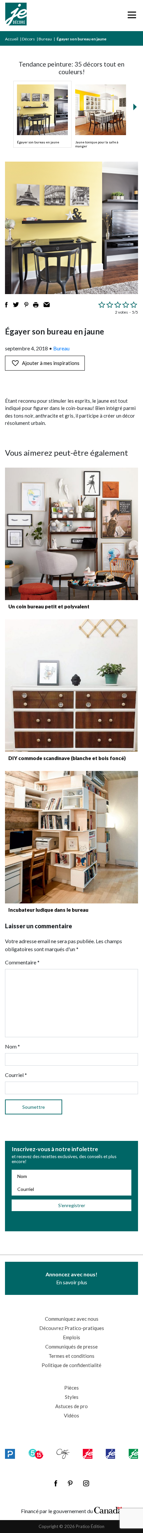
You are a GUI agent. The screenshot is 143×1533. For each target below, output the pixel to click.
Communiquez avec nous (71, 1319)
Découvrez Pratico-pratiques (71, 1328)
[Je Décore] (16, 15)
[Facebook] (55, 1483)
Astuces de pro (71, 1406)
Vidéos (71, 1415)
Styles (71, 1397)
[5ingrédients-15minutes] (36, 1454)
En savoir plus (71, 1278)
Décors (28, 38)
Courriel (16, 1075)
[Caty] (63, 1454)
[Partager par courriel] (47, 304)
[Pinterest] (70, 1483)
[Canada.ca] (108, 1509)
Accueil (11, 38)
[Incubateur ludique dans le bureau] (71, 837)
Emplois (71, 1337)
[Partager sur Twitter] (16, 304)
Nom (12, 1046)
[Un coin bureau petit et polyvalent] (71, 534)
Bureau (45, 38)
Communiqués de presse (71, 1347)
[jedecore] (110, 1454)
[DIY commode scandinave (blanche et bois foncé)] (71, 685)
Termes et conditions (71, 1356)
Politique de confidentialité (71, 1365)
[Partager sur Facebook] (6, 304)
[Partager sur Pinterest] (26, 304)
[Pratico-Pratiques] (10, 1454)
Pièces (71, 1388)
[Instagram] (86, 1483)
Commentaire (22, 962)
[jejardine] (133, 1454)
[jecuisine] (87, 1454)
